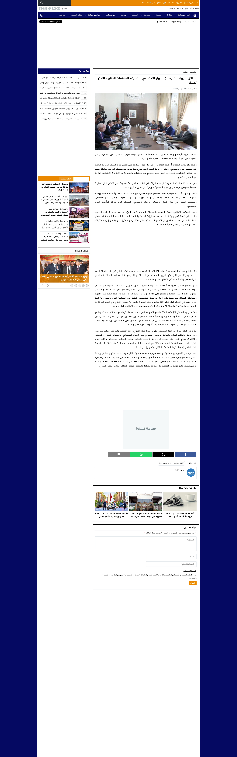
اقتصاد (135, 15)
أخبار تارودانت (184, 15)
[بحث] (41, 2)
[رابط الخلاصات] (53, 8)
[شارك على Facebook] (185, 454)
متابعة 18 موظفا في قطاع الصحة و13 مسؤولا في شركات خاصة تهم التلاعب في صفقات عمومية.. (145, 516)
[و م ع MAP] (191, 476)
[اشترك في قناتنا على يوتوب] (58, 8)
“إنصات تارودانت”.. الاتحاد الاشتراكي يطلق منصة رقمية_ (160, 21)
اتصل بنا (179, 2)
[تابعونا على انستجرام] (45, 8)
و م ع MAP (192, 88)
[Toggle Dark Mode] (41, 15)
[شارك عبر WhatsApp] (141, 454)
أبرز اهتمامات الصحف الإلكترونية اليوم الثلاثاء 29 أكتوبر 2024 (180, 515)
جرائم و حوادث (94, 15)
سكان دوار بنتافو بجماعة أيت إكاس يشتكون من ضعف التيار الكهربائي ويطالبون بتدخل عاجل (55, 224)
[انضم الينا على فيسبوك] (40, 8)
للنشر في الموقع (191, 2)
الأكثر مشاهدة (81, 179)
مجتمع (158, 15)
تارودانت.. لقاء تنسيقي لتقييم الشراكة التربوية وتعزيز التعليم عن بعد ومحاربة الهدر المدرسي (54, 199)
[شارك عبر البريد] (119, 454)
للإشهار (171, 2)
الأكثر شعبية (65, 179)
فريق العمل (161, 2)
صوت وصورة (82, 250)
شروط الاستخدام (148, 2)
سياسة (147, 15)
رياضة (123, 15)
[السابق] (42, 285)
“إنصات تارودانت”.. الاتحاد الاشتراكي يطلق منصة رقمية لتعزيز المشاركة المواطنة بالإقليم (54, 237)
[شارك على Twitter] (163, 454)
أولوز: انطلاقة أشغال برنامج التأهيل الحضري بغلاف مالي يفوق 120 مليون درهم (64, 278)
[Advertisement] (118, 46)
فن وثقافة (110, 15)
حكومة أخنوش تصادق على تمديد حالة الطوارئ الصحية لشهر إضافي (111, 515)
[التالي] (48, 285)
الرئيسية (194, 15)
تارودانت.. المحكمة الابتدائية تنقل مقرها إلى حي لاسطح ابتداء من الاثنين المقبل (54, 187)
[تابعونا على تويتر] (49, 8)
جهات (169, 15)
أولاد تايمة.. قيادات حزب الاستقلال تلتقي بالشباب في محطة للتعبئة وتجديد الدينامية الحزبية (55, 213)
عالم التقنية (76, 15)
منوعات (62, 15)
